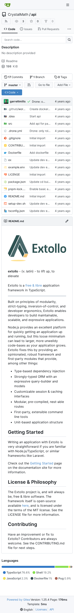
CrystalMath (18, 15)
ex (9, 160)
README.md (16, 196)
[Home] (7, 4)
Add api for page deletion (46, 123)
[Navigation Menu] (68, 5)
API (52, 609)
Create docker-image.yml (46, 109)
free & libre (33, 285)
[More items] (69, 29)
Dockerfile (14, 152)
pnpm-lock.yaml (17, 189)
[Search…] (69, 39)
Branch (39, 77)
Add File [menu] (62, 84)
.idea (11, 116)
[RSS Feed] (6, 21)
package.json (17, 181)
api (33, 15)
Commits (15, 77)
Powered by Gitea (18, 599)
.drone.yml (15, 130)
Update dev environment (46, 160)
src (10, 123)
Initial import (37, 138)
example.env (16, 167)
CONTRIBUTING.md (17, 145)
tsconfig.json (16, 210)
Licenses (41, 609)
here (25, 505)
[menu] (26, 609)
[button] (29, 85)
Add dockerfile (39, 152)
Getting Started (41, 463)
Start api (35, 116)
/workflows (17, 109)
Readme (12, 61)
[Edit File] (67, 221)
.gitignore (14, 138)
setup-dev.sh (16, 203)
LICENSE (14, 174)
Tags (62, 77)
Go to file (44, 84)
